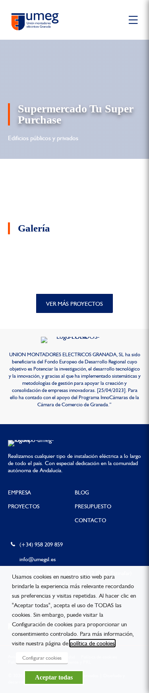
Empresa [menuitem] (19, 492)
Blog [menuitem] (82, 492)
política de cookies (92, 643)
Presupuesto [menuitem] (93, 506)
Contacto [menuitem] (90, 520)
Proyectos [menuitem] (23, 506)
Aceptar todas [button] (54, 677)
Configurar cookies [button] (42, 658)
